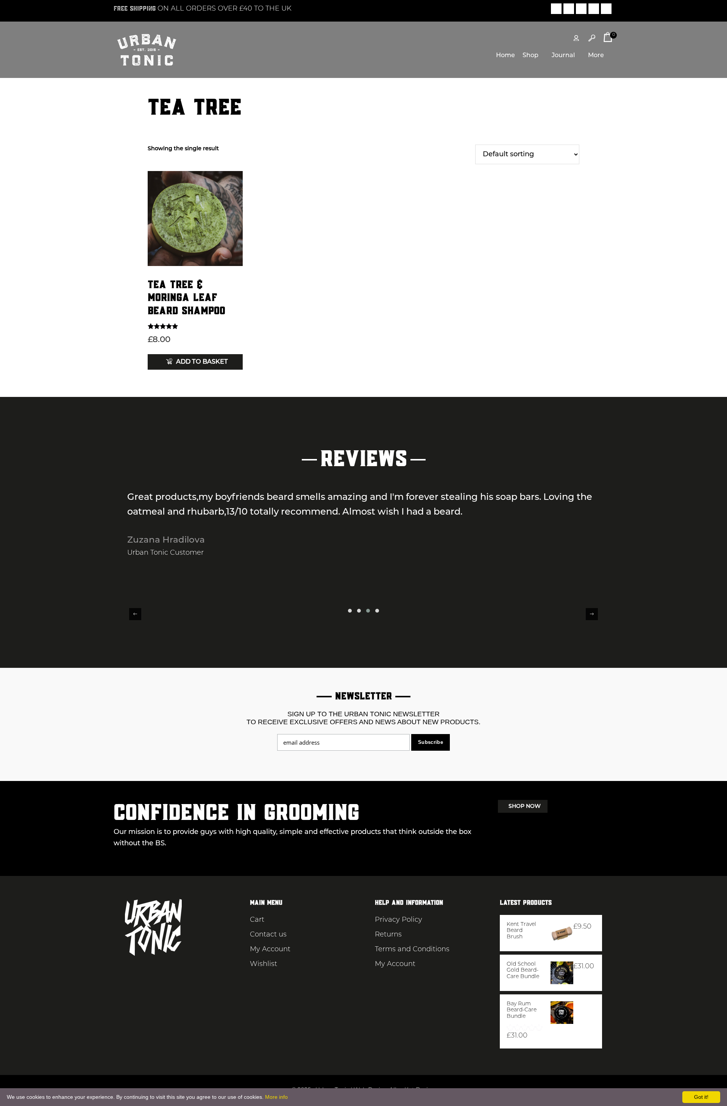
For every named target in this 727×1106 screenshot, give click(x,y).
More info (276, 1097)
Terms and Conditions (412, 949)
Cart (257, 920)
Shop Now (525, 806)
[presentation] (135, 614)
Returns (388, 935)
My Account (270, 949)
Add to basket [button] (202, 362)
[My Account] (576, 38)
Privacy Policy (398, 920)
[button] (349, 610)
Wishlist (263, 964)
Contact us (268, 935)
